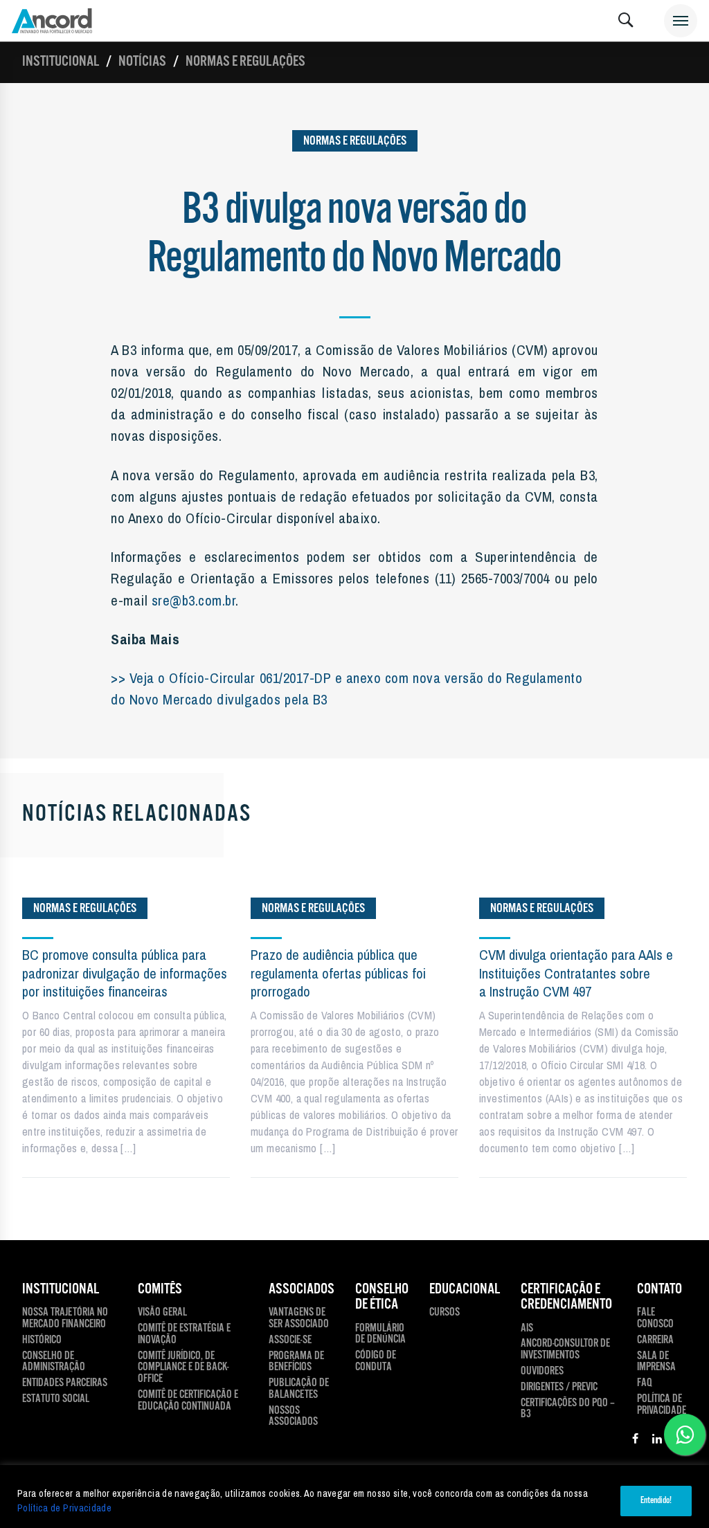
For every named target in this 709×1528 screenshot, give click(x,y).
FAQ (644, 1384)
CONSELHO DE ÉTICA (382, 1297)
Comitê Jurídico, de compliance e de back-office (183, 1368)
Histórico (42, 1341)
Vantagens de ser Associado (299, 1319)
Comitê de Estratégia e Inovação (184, 1335)
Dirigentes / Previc (559, 1388)
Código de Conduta (375, 1362)
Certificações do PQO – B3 (568, 1409)
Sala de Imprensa (656, 1362)
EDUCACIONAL (464, 1289)
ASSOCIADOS (301, 1289)
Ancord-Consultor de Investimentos (565, 1350)
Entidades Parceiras (64, 1384)
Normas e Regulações (245, 62)
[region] (354, 1496)
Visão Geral (162, 1313)
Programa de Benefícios (296, 1362)
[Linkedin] (657, 1440)
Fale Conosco (655, 1319)
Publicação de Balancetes (299, 1389)
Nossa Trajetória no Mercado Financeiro (65, 1319)
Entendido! (656, 1501)
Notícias (142, 62)
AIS (527, 1329)
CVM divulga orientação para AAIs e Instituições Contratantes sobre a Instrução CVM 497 (576, 973)
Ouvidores (542, 1372)
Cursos (444, 1313)
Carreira (655, 1341)
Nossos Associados (293, 1417)
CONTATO (659, 1289)
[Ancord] (52, 20)
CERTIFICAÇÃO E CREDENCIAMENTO (566, 1297)
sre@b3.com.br (194, 600)
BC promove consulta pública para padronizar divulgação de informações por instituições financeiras (124, 973)
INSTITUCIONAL (60, 1289)
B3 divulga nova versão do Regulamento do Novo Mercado (354, 234)
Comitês (160, 1289)
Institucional (60, 62)
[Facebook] (635, 1440)
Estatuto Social (55, 1400)
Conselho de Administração (53, 1362)
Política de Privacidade (64, 1508)
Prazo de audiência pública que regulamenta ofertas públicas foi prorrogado (338, 973)
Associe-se (290, 1341)
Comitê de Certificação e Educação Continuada (188, 1401)
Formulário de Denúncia (380, 1335)
